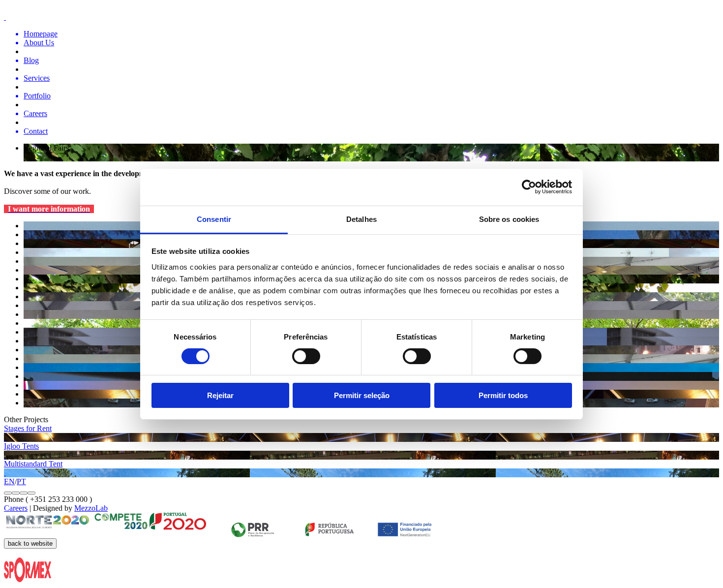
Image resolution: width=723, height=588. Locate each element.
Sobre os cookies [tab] (509, 219)
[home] (361, 17)
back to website (30, 543)
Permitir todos (503, 395)
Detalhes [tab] (361, 219)
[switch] (306, 356)
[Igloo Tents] (361, 455)
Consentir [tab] (214, 219)
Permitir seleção (362, 395)
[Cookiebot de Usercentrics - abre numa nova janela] (529, 187)
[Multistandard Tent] (361, 472)
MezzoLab (91, 508)
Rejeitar (220, 395)
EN (9, 481)
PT (21, 481)
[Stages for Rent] (361, 437)
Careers (16, 508)
